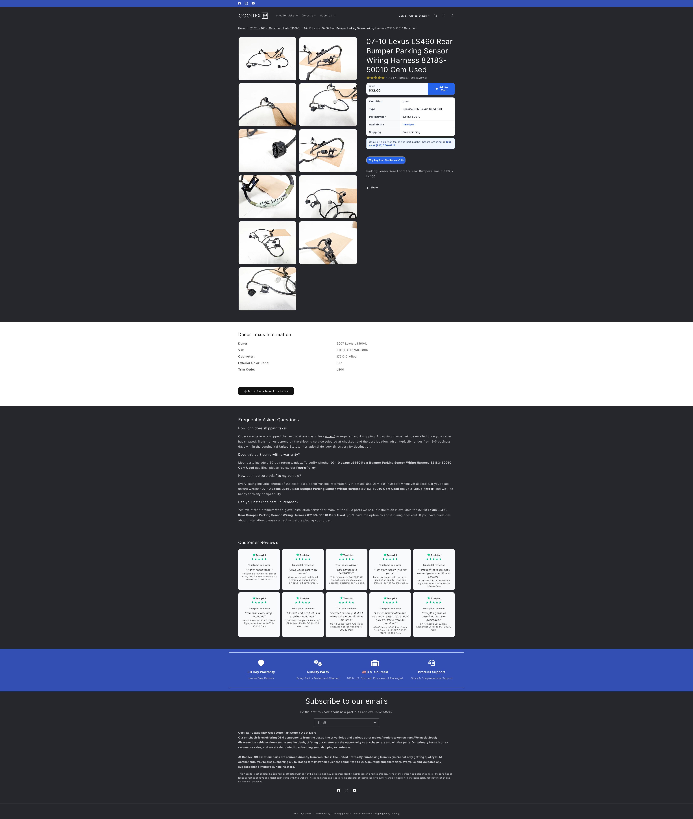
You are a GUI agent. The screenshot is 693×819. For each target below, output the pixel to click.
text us (429, 489)
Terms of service (361, 813)
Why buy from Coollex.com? (386, 160)
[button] (286, 15)
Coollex (307, 813)
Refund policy (323, 813)
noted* (330, 436)
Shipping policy (381, 813)
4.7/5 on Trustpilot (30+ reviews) (406, 77)
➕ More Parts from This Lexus (266, 391)
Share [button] (374, 187)
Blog (396, 813)
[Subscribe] (375, 722)
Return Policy (306, 467)
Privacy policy (341, 813)
